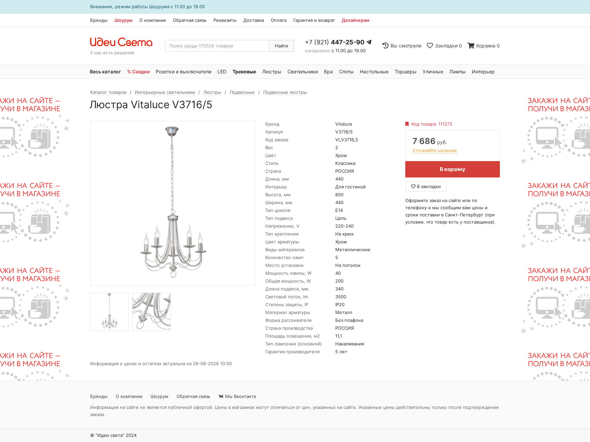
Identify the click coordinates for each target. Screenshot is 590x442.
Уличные (433, 71)
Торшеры (406, 71)
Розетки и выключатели (183, 71)
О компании (152, 20)
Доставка (253, 20)
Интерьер (483, 71)
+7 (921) (334, 42)
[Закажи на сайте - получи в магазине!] (40, 230)
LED (221, 71)
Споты (346, 71)
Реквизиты (225, 20)
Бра (328, 71)
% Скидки (138, 71)
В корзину (452, 169)
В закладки (428, 186)
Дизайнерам (355, 20)
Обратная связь (190, 20)
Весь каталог (105, 71)
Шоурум (123, 20)
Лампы (457, 71)
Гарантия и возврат (314, 20)
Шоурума (159, 6)
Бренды (99, 20)
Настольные (374, 71)
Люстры (271, 71)
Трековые (244, 71)
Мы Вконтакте (240, 396)
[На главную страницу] (124, 42)
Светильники (302, 71)
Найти (281, 45)
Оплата (278, 20)
